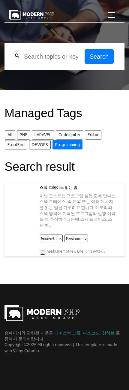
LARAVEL (42, 134)
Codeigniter (69, 134)
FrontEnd (16, 144)
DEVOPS (40, 144)
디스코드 (91, 332)
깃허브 (108, 332)
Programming (67, 144)
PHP (23, 134)
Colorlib (31, 350)
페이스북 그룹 (67, 332)
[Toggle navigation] (111, 15)
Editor (93, 134)
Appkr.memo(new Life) (66, 251)
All (10, 134)
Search (99, 56)
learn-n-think (51, 238)
